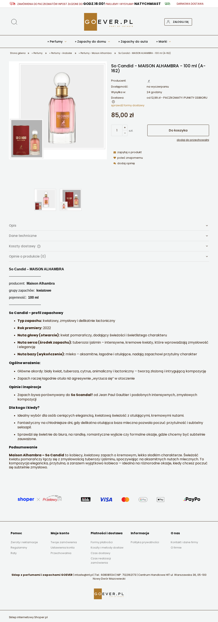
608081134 (108, 575)
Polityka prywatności (145, 542)
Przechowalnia (61, 553)
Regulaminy (19, 548)
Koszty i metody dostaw (107, 548)
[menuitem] (57, 41)
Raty (14, 553)
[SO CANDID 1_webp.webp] (45, 199)
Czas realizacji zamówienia (101, 560)
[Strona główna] (109, 22)
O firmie (176, 548)
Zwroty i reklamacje (24, 542)
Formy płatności (102, 542)
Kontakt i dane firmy (184, 542)
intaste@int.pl (84, 575)
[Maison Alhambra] (149, 81)
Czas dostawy (100, 553)
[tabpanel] (109, 368)
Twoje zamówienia (64, 542)
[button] (126, 152)
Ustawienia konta (63, 548)
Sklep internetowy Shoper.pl (28, 617)
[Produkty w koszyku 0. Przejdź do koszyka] (205, 22)
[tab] (109, 225)
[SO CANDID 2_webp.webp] (70, 199)
